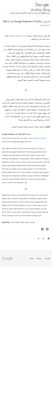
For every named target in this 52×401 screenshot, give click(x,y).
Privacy (38, 258)
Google (46, 258)
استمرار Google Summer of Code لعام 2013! (26, 21)
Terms (32, 258)
